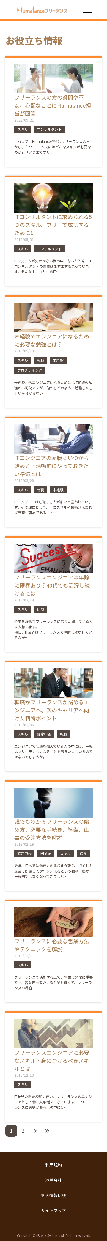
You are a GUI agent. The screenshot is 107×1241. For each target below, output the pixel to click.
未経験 (58, 360)
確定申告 (44, 733)
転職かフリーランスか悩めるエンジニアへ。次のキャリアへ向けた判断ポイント (51, 710)
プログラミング (29, 370)
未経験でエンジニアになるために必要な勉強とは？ (51, 340)
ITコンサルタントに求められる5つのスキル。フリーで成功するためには (53, 225)
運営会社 (53, 1180)
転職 (40, 360)
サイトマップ (53, 1210)
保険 (40, 609)
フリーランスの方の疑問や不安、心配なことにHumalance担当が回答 (52, 105)
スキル (22, 129)
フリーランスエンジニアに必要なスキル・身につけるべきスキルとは (51, 1060)
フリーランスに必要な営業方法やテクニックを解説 (51, 945)
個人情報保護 (53, 1195)
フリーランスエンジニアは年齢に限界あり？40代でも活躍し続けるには (52, 585)
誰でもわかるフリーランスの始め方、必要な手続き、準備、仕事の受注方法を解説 (51, 829)
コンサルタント (49, 129)
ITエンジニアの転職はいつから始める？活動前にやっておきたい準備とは (51, 466)
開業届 (45, 853)
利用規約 (53, 1165)
